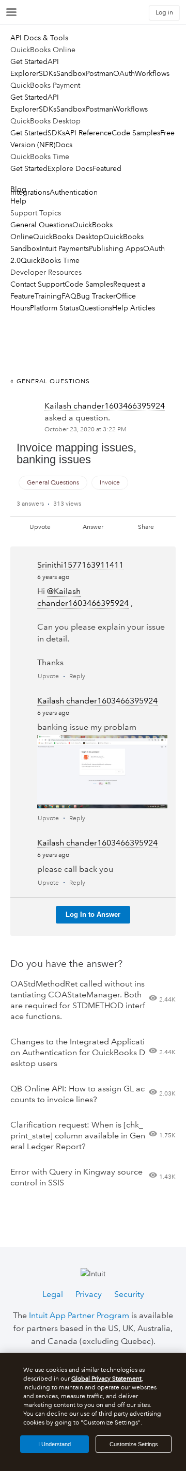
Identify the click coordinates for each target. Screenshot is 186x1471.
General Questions (41, 224)
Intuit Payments (64, 248)
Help (18, 201)
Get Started (29, 61)
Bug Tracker (96, 296)
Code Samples (136, 132)
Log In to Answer (93, 914)
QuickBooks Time (50, 260)
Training (48, 296)
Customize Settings (134, 1444)
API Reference (88, 132)
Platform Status (54, 307)
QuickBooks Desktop (68, 236)
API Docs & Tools (39, 37)
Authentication (74, 192)
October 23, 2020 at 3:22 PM (85, 429)
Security (129, 1294)
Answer (93, 527)
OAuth (124, 73)
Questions (95, 307)
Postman (99, 73)
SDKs (47, 73)
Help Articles (133, 307)
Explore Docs (70, 168)
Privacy (88, 1294)
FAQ (68, 296)
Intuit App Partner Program (79, 1315)
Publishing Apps (116, 248)
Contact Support (37, 284)
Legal (52, 1294)
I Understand (54, 1444)
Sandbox (71, 73)
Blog (18, 189)
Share (146, 527)
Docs (63, 144)
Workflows (152, 73)
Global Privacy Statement (106, 1379)
